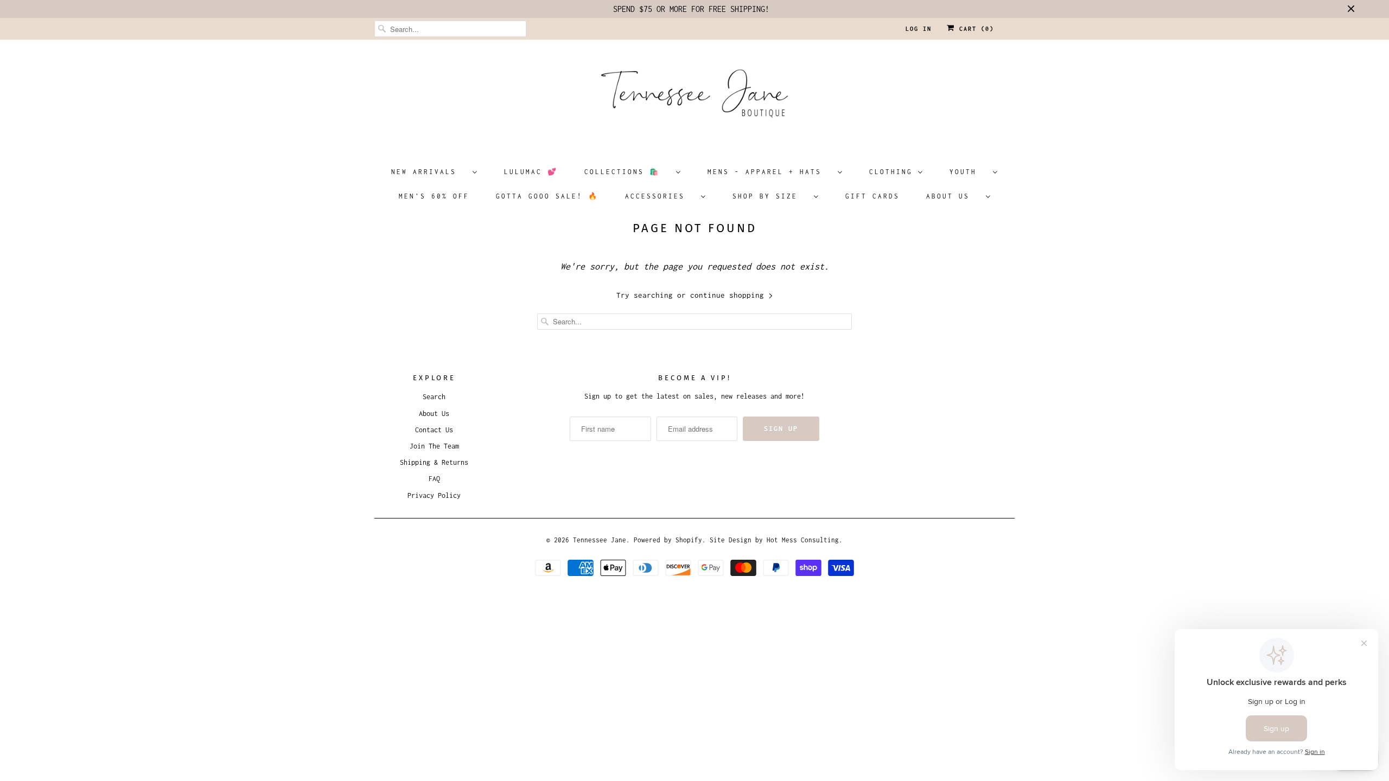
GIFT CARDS (872, 196)
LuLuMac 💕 (531, 171)
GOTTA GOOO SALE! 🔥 (547, 196)
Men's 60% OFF (434, 196)
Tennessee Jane (599, 539)
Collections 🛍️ (627, 171)
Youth (968, 171)
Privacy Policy (434, 495)
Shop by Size (770, 196)
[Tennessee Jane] (694, 97)
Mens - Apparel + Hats (770, 171)
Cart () (974, 28)
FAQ (434, 479)
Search (434, 397)
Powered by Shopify (668, 539)
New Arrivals (429, 171)
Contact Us (434, 430)
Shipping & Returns (434, 462)
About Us (953, 196)
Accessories (660, 196)
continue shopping (729, 295)
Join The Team (434, 446)
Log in (919, 28)
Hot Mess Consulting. (805, 539)
